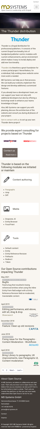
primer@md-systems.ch (9, 409)
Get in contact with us (10, 120)
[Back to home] (14, 7)
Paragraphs (10, 190)
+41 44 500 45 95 (7, 407)
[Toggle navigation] (36, 7)
